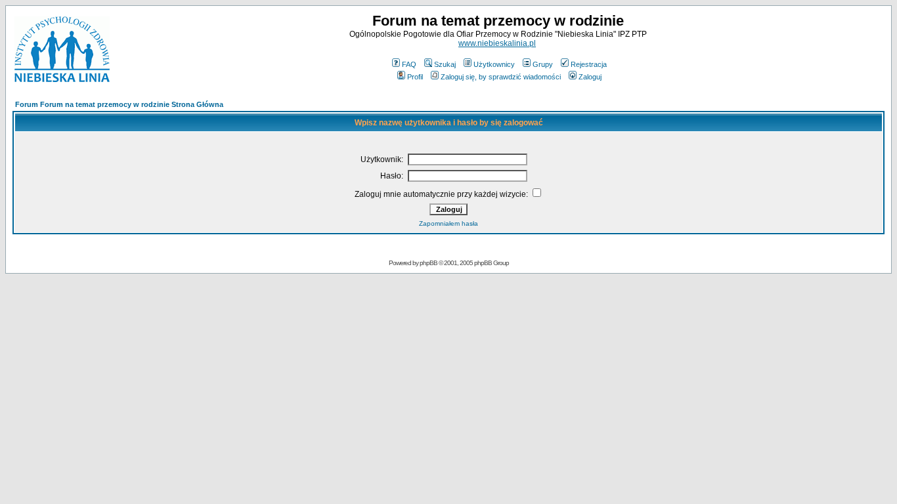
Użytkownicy (494, 64)
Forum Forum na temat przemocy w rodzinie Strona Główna (119, 104)
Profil (415, 77)
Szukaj (445, 64)
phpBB (428, 262)
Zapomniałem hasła (448, 223)
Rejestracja (589, 64)
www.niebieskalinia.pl (497, 43)
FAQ (409, 64)
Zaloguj (590, 77)
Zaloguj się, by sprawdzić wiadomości (501, 77)
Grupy (543, 64)
